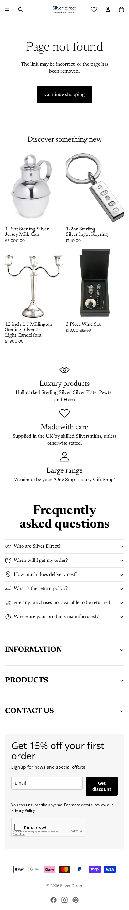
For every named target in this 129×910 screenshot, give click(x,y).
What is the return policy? (41, 588)
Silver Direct (71, 886)
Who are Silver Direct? (37, 546)
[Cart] (121, 9)
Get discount (101, 786)
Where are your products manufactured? (56, 616)
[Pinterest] (75, 900)
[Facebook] (53, 900)
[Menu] (7, 9)
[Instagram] (64, 900)
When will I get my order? (41, 560)
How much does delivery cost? (45, 574)
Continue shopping (64, 94)
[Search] (21, 9)
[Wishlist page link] (94, 9)
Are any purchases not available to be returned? (63, 602)
